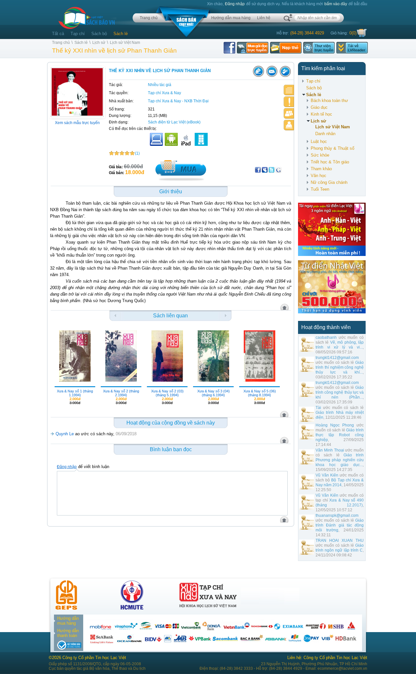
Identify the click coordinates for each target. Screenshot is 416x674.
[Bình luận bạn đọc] (289, 125)
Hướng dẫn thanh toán (68, 633)
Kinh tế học (321, 114)
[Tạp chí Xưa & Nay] (208, 608)
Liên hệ (263, 18)
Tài (318, 407)
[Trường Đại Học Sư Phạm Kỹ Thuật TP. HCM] (132, 608)
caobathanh (326, 337)
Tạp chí (78, 33)
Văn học (318, 175)
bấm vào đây (335, 4)
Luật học (319, 141)
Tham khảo (321, 168)
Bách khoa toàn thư (329, 100)
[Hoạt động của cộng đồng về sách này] (289, 113)
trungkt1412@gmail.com (337, 357)
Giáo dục (319, 107)
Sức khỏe (320, 155)
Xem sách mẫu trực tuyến (77, 123)
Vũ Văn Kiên (327, 475)
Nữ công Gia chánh (329, 182)
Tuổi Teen (320, 189)
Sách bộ (99, 33)
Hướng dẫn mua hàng (231, 18)
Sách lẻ (120, 33)
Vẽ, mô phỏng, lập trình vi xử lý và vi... (340, 345)
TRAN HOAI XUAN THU (340, 540)
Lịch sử (98, 42)
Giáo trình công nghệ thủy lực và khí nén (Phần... (340, 392)
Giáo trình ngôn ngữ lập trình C (340, 548)
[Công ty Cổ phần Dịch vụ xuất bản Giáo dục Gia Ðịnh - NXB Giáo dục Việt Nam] (66, 608)
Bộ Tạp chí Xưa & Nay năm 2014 (340, 482)
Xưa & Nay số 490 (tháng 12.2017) (340, 502)
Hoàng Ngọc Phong (335, 425)
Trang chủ (149, 18)
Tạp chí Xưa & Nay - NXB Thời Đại (178, 101)
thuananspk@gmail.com (337, 515)
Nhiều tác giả (159, 85)
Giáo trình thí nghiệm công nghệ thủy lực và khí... (340, 367)
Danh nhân (325, 133)
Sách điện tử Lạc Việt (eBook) (174, 122)
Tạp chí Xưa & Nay (164, 93)
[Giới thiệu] (289, 90)
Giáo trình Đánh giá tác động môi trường (340, 525)
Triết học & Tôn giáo (330, 161)
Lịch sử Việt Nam (125, 42)
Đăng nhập (235, 4)
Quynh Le (65, 433)
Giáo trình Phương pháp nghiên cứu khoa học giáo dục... (340, 460)
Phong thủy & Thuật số (332, 148)
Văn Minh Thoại (330, 450)
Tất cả (58, 33)
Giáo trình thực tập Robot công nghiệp (340, 435)
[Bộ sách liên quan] (289, 101)
